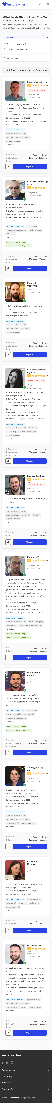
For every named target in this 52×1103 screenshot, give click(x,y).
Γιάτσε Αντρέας (35, 945)
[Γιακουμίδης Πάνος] (8, 542)
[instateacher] (13, 2)
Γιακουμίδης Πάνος (36, 476)
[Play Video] (8, 492)
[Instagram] (12, 1062)
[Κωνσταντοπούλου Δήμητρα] (8, 461)
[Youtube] (7, 1062)
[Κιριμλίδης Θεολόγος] (8, 354)
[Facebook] (3, 1062)
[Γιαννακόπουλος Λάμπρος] (8, 752)
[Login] (40, 4)
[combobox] (26, 37)
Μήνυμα (29, 167)
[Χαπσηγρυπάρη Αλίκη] (8, 846)
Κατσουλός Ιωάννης (37, 82)
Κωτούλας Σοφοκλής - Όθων (37, 183)
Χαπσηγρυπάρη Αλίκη (35, 768)
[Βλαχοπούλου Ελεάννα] (8, 930)
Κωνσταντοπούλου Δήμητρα (36, 371)
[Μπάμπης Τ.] (8, 657)
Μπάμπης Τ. (33, 557)
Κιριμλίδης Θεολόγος (32, 284)
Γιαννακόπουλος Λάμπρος (35, 674)
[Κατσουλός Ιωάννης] (8, 166)
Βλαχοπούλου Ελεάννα (34, 862)
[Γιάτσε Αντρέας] (8, 1033)
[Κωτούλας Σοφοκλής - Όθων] (8, 268)
